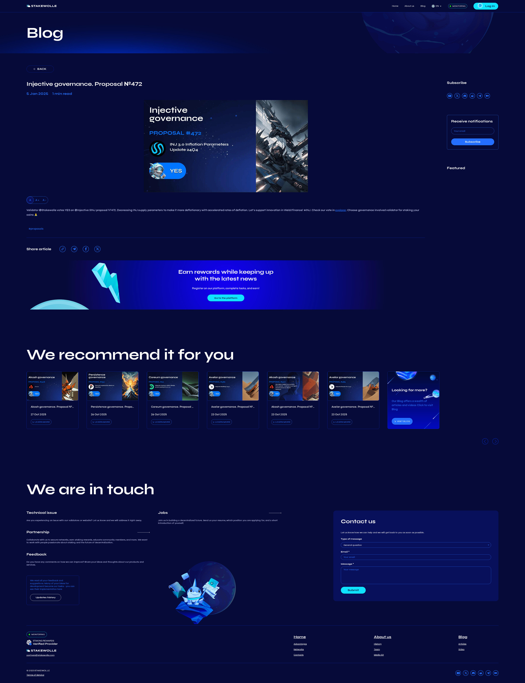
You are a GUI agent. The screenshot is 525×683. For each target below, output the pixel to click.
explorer (340, 210)
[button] (439, 6)
